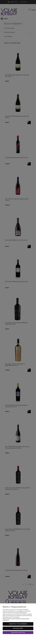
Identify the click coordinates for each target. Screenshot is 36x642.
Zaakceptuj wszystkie (18, 632)
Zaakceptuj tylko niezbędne (18, 624)
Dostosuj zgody (18, 628)
